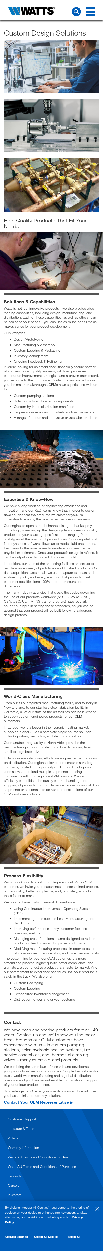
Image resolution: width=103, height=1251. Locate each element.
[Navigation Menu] (90, 11)
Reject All (74, 1237)
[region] (51, 1226)
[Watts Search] (76, 11)
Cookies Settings (17, 1237)
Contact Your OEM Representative (36, 1102)
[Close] (97, 1208)
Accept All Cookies (46, 1237)
